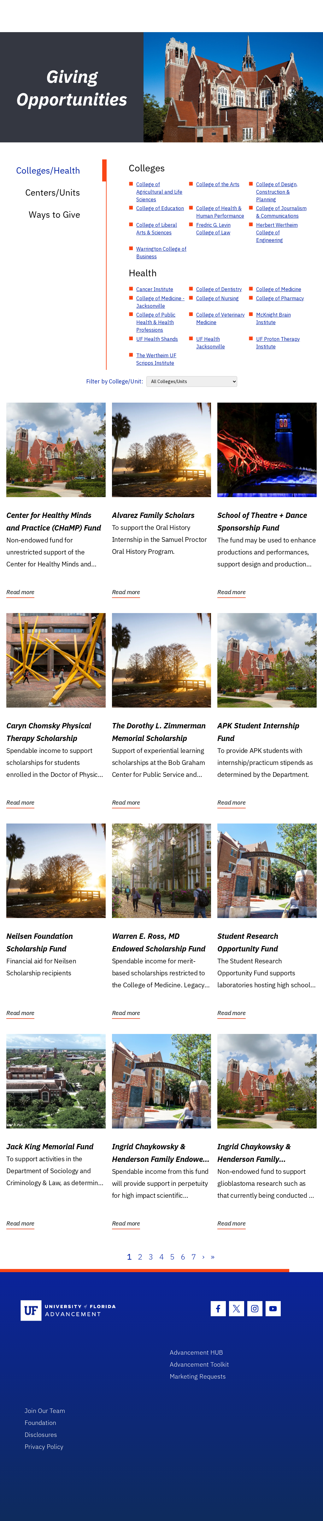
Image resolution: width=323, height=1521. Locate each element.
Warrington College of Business (161, 253)
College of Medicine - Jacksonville (160, 302)
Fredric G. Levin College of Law (213, 229)
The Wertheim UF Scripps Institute (156, 359)
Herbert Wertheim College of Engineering (277, 232)
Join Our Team (45, 1410)
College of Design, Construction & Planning (276, 192)
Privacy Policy (44, 1446)
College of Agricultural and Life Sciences (159, 192)
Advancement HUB (196, 1352)
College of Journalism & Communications (281, 212)
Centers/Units (52, 192)
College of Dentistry (219, 289)
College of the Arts (217, 184)
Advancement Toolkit (199, 1364)
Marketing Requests (198, 1376)
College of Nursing (217, 298)
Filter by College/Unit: (114, 381)
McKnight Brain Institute (273, 318)
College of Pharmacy (280, 298)
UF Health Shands (157, 339)
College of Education (160, 208)
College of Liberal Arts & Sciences (156, 229)
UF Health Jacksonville (210, 343)
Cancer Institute (154, 289)
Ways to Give (54, 214)
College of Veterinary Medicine (220, 318)
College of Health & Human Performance (220, 212)
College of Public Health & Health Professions (155, 322)
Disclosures (41, 1434)
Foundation (40, 1422)
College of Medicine (278, 289)
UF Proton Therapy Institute (278, 343)
